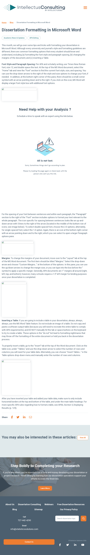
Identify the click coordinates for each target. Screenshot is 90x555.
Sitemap (38, 509)
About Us (10, 504)
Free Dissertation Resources (70, 504)
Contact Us (29, 542)
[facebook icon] (60, 544)
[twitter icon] (67, 544)
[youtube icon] (82, 544)
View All (83, 438)
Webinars (49, 504)
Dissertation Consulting (29, 504)
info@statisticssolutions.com (24, 529)
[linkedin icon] (75, 544)
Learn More (45, 488)
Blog (11, 22)
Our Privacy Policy (69, 509)
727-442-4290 (24, 520)
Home (4, 23)
